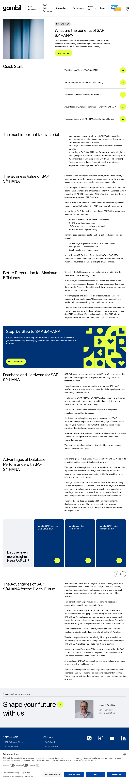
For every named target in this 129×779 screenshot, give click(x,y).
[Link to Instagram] (89, 738)
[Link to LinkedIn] (123, 738)
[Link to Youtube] (112, 738)
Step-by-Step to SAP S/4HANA (33, 332)
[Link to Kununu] (100, 738)
